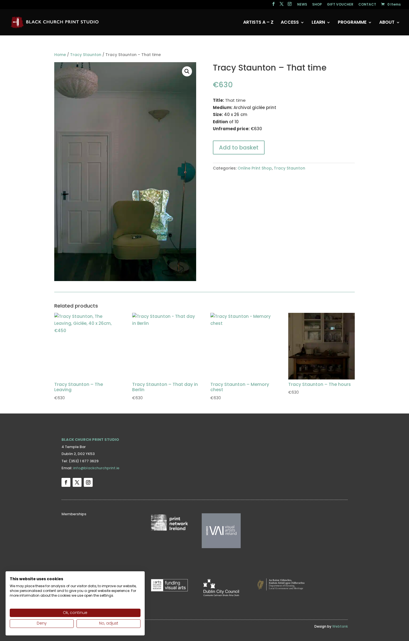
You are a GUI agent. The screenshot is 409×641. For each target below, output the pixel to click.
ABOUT (387, 22)
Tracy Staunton (85, 54)
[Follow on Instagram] (88, 482)
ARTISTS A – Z (258, 22)
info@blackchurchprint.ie (96, 468)
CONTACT (367, 5)
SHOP (317, 5)
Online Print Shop (255, 168)
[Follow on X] (77, 482)
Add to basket (238, 147)
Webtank (340, 626)
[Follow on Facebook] (65, 482)
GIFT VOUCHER (340, 5)
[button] (187, 71)
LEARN (318, 22)
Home (60, 54)
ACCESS (290, 22)
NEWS (302, 5)
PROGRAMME (352, 22)
